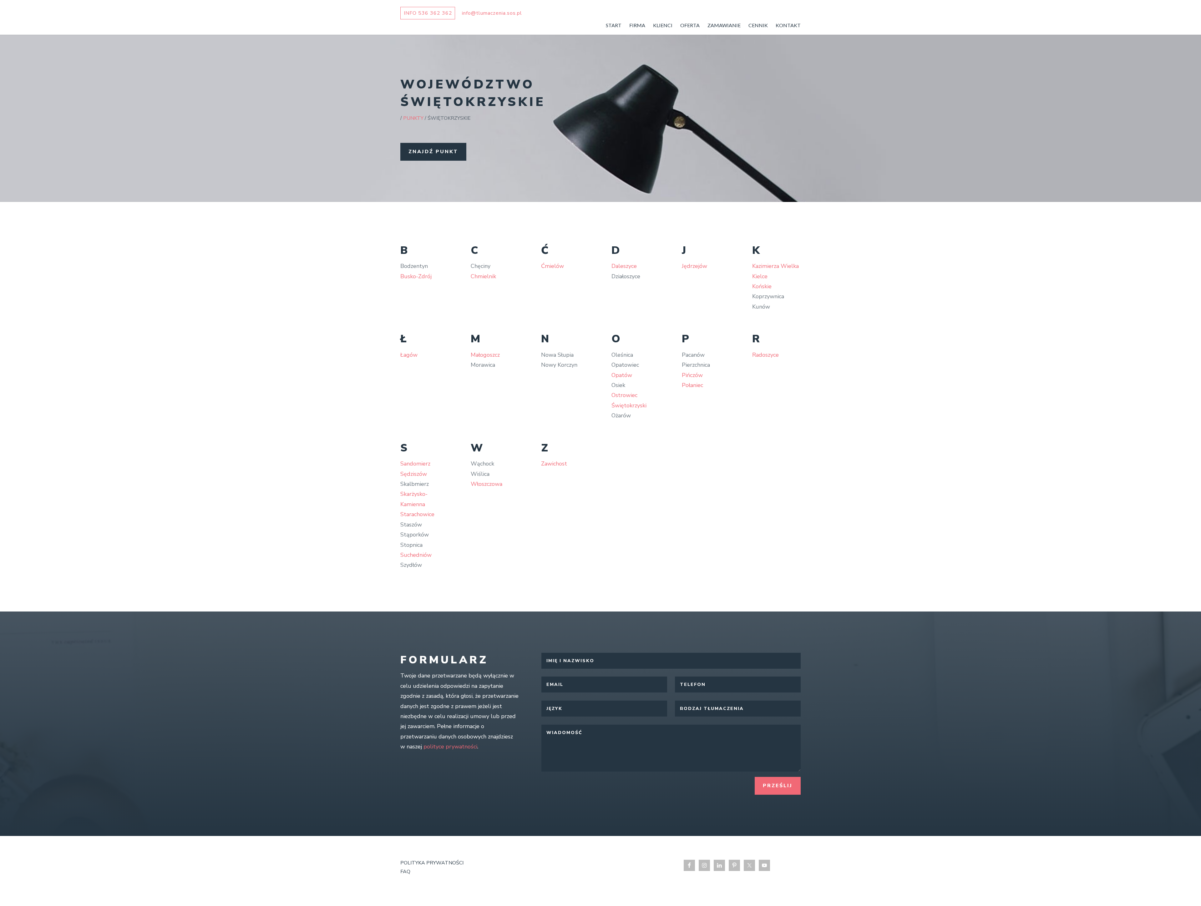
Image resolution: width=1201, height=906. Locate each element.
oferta (690, 25)
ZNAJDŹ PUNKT (433, 151)
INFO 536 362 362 (428, 13)
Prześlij (778, 785)
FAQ (405, 871)
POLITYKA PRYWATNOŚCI (432, 862)
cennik (758, 25)
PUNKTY (413, 118)
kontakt (788, 25)
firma (637, 25)
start (613, 25)
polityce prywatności (450, 746)
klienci (662, 25)
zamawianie (724, 25)
